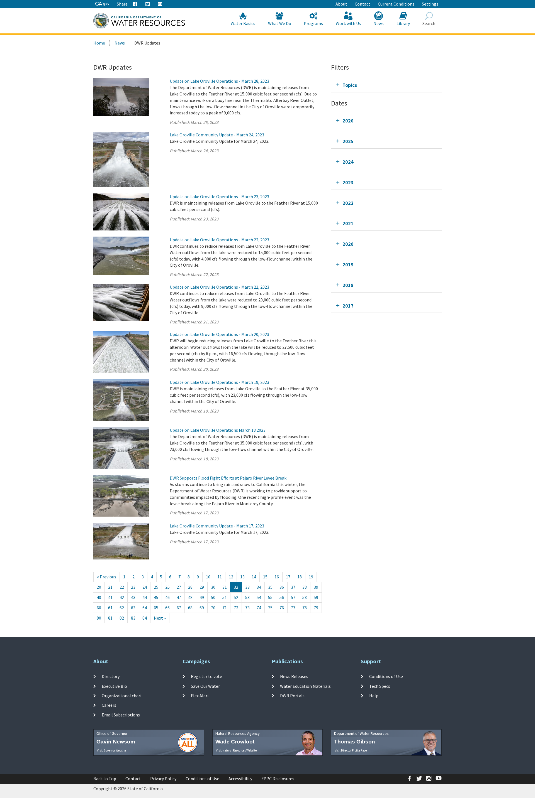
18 (299, 577)
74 (259, 607)
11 (219, 577)
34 (259, 587)
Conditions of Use (386, 676)
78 (304, 607)
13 (242, 577)
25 (156, 587)
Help (373, 695)
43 (133, 597)
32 (236, 587)
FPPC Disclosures (277, 778)
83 (133, 618)
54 (259, 597)
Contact (362, 4)
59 (316, 597)
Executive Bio (114, 686)
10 (208, 577)
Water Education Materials (305, 686)
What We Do (279, 23)
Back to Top (104, 778)
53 (247, 597)
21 (110, 587)
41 (110, 597)
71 (224, 607)
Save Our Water (205, 686)
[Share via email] (160, 4)
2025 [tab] (348, 141)
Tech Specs (379, 686)
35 (270, 587)
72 (236, 607)
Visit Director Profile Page (351, 750)
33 (247, 587)
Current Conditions (396, 4)
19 (311, 577)
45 (156, 597)
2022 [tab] (348, 203)
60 (99, 607)
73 (247, 607)
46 (167, 597)
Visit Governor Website (111, 750)
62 (122, 607)
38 (304, 587)
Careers (109, 705)
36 (281, 587)
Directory (111, 676)
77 (293, 607)
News (378, 23)
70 (213, 607)
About (341, 4)
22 (122, 587)
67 (179, 607)
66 (167, 607)
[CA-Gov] (102, 4)
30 (213, 587)
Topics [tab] (349, 85)
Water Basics (243, 23)
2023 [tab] (348, 182)
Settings (430, 4)
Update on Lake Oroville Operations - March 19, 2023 (219, 382)
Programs (313, 23)
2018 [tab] (348, 285)
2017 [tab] (348, 306)
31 (224, 587)
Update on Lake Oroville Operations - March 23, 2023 (219, 196)
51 (224, 597)
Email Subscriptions (121, 714)
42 (122, 597)
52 (236, 597)
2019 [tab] (348, 264)
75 (270, 607)
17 (288, 577)
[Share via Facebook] (135, 4)
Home (99, 43)
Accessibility (240, 778)
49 (202, 597)
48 (190, 597)
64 (144, 607)
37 (293, 587)
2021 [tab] (348, 223)
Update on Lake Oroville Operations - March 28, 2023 (219, 81)
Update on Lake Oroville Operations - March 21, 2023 (219, 287)
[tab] (386, 85)
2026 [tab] (348, 120)
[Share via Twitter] (147, 4)
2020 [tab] (348, 244)
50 (213, 597)
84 (144, 618)
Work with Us (348, 23)
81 (110, 618)
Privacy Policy (163, 778)
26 (167, 587)
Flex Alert (200, 695)
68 (190, 607)
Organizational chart (122, 695)
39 (316, 587)
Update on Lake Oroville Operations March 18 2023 (218, 430)
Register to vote (206, 676)
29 (202, 587)
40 (99, 597)
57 (293, 597)
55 (270, 597)
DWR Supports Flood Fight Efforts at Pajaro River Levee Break (228, 478)
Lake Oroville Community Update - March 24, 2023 (217, 134)
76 (281, 607)
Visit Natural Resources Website (236, 750)
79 (316, 607)
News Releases (294, 676)
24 (144, 587)
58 (304, 597)
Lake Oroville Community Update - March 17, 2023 (217, 526)
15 (265, 577)
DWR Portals (292, 695)
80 (99, 618)
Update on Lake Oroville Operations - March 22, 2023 (219, 239)
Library (403, 23)
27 (179, 587)
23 (133, 587)
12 (231, 577)
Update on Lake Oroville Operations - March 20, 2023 (219, 334)
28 (190, 587)
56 (281, 597)
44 (144, 597)
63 (133, 607)
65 (156, 607)
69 (202, 607)
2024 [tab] (348, 162)
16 (276, 577)
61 (110, 607)
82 (122, 618)
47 (179, 597)
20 (99, 587)
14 (254, 577)
